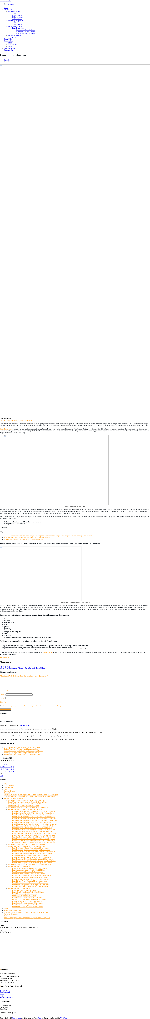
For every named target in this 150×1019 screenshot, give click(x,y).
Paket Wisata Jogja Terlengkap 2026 (15, 798)
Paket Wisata (8, 10)
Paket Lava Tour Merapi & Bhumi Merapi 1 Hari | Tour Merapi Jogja (34, 820)
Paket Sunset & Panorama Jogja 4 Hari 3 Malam (27, 903)
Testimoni (7, 916)
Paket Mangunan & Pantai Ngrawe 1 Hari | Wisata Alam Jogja (32, 828)
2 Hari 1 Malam (17, 15)
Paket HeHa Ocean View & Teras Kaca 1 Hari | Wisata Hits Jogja (33, 817)
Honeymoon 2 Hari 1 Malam (25, 30)
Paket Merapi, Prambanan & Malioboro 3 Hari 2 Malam (30, 883)
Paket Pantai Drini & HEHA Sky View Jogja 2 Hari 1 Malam (32, 857)
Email (2, 698)
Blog (5, 784)
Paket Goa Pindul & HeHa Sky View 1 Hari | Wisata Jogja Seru (32, 815)
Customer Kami (9, 50)
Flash (39, 1018)
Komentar (4, 691)
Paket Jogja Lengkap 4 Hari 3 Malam (24, 896)
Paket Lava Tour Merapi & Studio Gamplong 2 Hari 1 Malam (32, 853)
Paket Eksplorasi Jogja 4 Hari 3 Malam (24, 894)
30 (13, 771)
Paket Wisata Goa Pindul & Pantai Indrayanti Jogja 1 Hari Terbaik (33, 842)
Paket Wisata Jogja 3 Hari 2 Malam (19, 866)
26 (5, 771)
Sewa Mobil (8, 39)
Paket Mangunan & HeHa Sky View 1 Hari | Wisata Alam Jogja (32, 826)
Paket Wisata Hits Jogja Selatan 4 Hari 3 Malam (27, 907)
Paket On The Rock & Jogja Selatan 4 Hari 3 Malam (29, 899)
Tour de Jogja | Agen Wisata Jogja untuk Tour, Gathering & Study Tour (27, 918)
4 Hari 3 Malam (17, 19)
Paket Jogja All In (14, 11)
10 (1, 767)
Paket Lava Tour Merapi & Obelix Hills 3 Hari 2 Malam (30, 879)
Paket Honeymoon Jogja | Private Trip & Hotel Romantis (26, 800)
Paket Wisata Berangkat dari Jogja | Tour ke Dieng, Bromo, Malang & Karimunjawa (31, 795)
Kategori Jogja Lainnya (15, 26)
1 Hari (14, 13)
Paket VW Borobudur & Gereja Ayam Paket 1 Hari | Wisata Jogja (33, 840)
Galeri (10, 46)
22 (11, 769)
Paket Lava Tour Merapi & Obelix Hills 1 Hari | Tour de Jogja (32, 822)
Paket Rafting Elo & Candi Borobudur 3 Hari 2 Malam (30, 886)
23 (13, 769)
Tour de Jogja (47, 652)
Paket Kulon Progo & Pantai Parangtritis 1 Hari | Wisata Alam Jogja (34, 818)
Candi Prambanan (6, 429)
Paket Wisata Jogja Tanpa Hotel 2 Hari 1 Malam (23, 806)
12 (5, 767)
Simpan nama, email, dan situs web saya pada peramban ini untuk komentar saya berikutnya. (32, 706)
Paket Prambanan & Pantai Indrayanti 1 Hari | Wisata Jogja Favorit (33, 829)
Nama (2, 694)
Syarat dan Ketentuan (11, 914)
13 (7, 767)
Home (6, 8)
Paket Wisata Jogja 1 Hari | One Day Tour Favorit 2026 (26, 809)
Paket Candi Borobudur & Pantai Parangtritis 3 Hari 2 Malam (32, 875)
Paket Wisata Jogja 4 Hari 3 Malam (19, 888)
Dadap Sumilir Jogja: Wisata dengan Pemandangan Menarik (23, 751)
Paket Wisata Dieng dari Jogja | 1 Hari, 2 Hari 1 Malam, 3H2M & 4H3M (31, 796)
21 (9, 769)
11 (3, 767)
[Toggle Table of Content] (1, 532)
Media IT (7, 793)
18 (3, 769)
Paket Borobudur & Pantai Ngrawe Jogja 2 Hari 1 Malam (30, 848)
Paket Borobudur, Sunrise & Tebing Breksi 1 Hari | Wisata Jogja (33, 813)
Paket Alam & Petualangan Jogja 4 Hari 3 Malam (28, 892)
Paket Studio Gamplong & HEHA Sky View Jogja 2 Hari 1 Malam (34, 861)
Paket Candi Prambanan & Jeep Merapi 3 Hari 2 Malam (30, 877)
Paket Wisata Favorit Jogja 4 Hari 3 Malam (26, 905)
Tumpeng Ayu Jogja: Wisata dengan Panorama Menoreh (22, 753)
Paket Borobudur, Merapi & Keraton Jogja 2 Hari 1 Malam (31, 850)
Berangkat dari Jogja (14, 35)
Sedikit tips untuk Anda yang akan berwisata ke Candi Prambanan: (25, 539)
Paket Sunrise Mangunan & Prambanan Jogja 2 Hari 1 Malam (32, 863)
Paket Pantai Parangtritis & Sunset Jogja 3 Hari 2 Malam (30, 885)
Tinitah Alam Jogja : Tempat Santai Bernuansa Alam (21, 749)
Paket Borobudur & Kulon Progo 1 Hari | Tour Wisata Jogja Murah (34, 811)
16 (13, 767)
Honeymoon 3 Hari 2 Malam (25, 32)
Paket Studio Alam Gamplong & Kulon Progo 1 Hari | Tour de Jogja (34, 833)
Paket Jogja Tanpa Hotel (16, 21)
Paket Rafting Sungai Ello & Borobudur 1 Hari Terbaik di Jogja (32, 831)
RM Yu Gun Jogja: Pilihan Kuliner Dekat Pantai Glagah (22, 754)
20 (7, 769)
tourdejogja (28, 420)
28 (9, 771)
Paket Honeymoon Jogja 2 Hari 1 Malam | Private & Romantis (28, 807)
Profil (10, 43)
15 (11, 767)
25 (3, 771)
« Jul (1, 776)
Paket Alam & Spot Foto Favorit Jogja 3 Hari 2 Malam (29, 868)
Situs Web (3, 702)
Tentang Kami (8, 41)
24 (1, 771)
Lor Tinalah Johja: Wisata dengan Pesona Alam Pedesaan (22, 747)
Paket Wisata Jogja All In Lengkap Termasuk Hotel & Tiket (27, 802)
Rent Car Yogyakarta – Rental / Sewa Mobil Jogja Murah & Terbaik (26, 912)
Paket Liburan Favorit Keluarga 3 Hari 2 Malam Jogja (29, 881)
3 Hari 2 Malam (17, 17)
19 (5, 769)
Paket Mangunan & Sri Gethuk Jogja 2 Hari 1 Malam (29, 855)
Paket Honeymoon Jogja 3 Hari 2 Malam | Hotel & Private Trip (28, 844)
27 (7, 771)
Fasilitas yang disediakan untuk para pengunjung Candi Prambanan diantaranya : (29, 537)
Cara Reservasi (13, 44)
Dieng (14, 37)
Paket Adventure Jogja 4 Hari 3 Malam (24, 890)
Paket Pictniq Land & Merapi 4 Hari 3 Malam (27, 901)
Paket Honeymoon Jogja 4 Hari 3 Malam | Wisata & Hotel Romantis (30, 864)
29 (11, 771)
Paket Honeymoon (18, 28)
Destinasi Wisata (9, 48)
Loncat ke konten (5, 1)
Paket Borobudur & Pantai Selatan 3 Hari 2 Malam (28, 874)
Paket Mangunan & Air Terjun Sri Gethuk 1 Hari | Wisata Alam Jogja (34, 824)
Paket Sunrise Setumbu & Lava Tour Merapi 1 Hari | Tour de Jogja (33, 837)
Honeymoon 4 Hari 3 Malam (25, 33)
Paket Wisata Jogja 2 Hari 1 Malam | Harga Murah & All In (27, 846)
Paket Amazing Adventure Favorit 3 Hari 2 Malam (28, 870)
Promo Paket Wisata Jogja (12, 910)
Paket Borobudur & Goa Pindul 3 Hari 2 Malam (27, 872)
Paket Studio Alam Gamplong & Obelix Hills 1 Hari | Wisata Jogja (33, 835)
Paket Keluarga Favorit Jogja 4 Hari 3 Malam (27, 897)
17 (1, 769)
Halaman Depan (9, 791)
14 (9, 767)
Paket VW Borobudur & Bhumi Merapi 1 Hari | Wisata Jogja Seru (33, 839)
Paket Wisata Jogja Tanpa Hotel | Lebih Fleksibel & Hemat (27, 804)
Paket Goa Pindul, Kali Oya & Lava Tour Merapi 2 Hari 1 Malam (33, 851)
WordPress (63, 1018)
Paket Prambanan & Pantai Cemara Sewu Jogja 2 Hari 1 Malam (32, 859)
